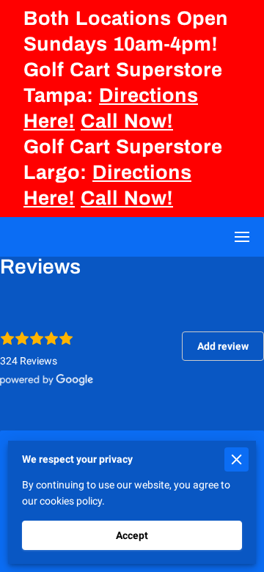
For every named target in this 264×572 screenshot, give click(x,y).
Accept (132, 535)
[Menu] (242, 237)
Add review (223, 346)
